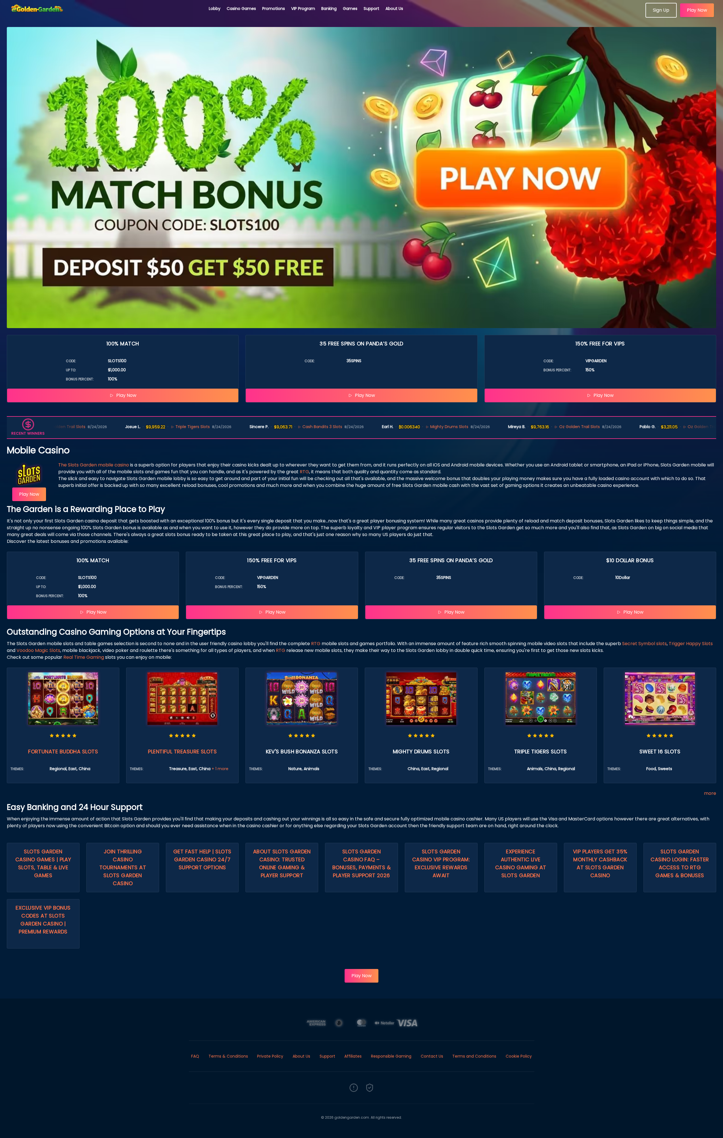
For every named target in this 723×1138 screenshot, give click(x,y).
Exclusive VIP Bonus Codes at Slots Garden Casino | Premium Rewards (43, 919)
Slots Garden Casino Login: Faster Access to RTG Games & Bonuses (680, 863)
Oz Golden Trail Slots (516, 427)
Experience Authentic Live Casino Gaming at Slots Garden (520, 863)
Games (350, 8)
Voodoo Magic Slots (38, 650)
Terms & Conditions (228, 1056)
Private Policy (270, 1056)
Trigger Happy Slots (691, 643)
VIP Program (303, 8)
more (710, 793)
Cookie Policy (519, 1056)
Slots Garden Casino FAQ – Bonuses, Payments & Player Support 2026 (361, 863)
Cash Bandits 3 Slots (259, 427)
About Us (394, 8)
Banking (329, 8)
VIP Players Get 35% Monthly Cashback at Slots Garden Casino (600, 863)
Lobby (214, 8)
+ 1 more (220, 769)
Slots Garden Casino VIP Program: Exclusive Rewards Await (441, 863)
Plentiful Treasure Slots (182, 751)
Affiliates (353, 1056)
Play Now (697, 10)
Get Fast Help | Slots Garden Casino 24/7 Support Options (202, 859)
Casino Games (241, 8)
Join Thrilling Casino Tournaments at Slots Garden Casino (122, 867)
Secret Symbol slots (644, 643)
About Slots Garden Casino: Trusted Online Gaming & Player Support (282, 863)
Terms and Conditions (474, 1056)
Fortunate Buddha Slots (63, 751)
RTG (304, 471)
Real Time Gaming (83, 657)
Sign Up (661, 10)
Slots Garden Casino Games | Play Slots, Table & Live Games (43, 863)
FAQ (195, 1056)
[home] (104, 16)
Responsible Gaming (391, 1056)
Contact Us (432, 1056)
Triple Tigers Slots (130, 427)
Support (371, 8)
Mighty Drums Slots (386, 427)
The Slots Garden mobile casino (93, 465)
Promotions (273, 8)
